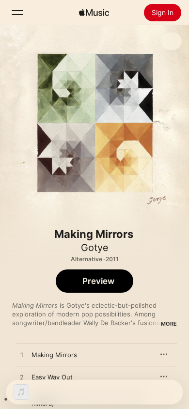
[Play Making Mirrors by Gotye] (22, 355)
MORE (169, 323)
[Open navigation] (17, 12)
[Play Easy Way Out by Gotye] (22, 377)
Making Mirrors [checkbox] (54, 355)
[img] (94, 12)
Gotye (95, 247)
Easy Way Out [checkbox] (52, 377)
